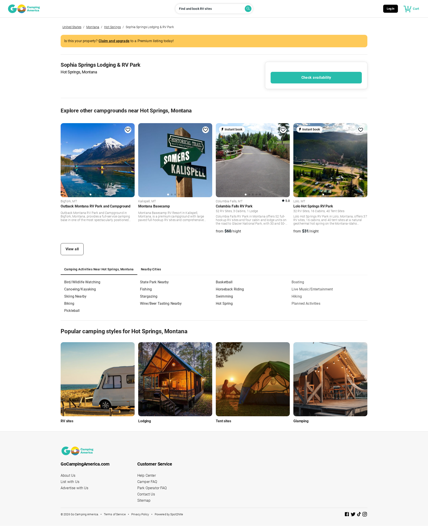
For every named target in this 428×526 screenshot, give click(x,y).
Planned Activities (306, 303)
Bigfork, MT (69, 201)
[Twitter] (353, 515)
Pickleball (72, 311)
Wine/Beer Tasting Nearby (161, 303)
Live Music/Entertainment (312, 289)
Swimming (224, 296)
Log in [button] (391, 8)
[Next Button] (130, 159)
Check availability (316, 77)
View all (72, 249)
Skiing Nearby (75, 296)
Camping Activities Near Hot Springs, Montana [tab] (99, 269)
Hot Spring (224, 303)
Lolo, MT (299, 201)
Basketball (224, 282)
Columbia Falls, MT (229, 201)
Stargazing (149, 296)
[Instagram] (364, 515)
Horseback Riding (230, 289)
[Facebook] (347, 515)
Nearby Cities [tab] (151, 269)
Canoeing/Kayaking (80, 289)
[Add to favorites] (128, 130)
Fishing (146, 289)
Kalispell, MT (147, 201)
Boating (298, 282)
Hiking (297, 296)
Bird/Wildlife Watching (82, 282)
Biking (69, 303)
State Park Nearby (154, 282)
